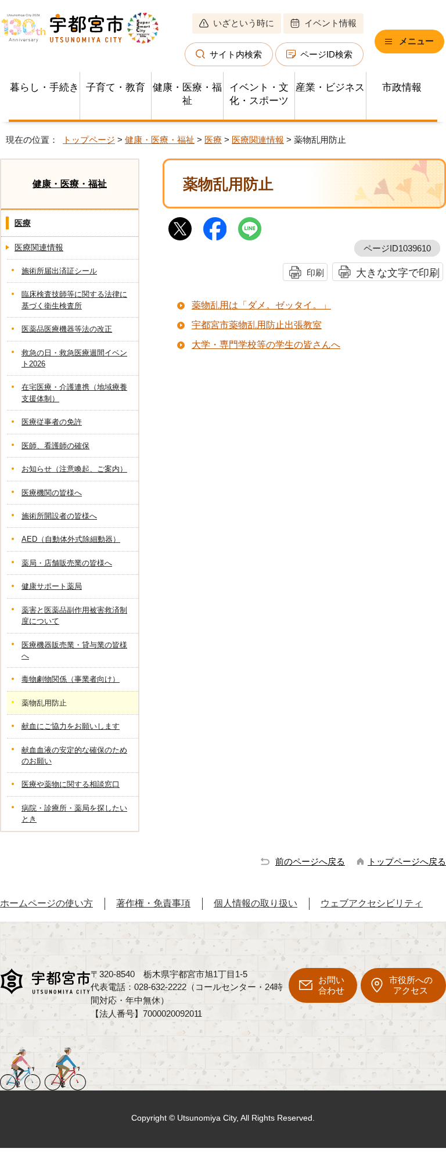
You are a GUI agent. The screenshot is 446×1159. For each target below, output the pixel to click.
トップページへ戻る (407, 861)
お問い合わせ (331, 985)
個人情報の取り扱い (255, 903)
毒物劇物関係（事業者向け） (70, 679)
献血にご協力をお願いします (70, 726)
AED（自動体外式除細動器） (70, 539)
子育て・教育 (115, 87)
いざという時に (243, 23)
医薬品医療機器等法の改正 (66, 329)
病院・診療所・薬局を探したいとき (74, 813)
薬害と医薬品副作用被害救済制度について (74, 615)
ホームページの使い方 (46, 903)
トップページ (89, 140)
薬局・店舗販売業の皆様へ (66, 563)
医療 (213, 140)
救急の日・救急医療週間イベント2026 (74, 358)
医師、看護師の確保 (55, 445)
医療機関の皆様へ (51, 492)
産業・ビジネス (330, 87)
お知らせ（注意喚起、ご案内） (74, 469)
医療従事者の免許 (51, 421)
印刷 (315, 273)
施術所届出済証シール (59, 271)
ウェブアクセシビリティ (372, 903)
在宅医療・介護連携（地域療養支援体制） (74, 392)
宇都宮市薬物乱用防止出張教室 (257, 325)
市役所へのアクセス (411, 985)
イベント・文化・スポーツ (259, 94)
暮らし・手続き (44, 87)
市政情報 (402, 87)
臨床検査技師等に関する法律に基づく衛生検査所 (74, 299)
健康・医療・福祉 (187, 94)
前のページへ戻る (310, 861)
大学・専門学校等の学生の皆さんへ (266, 345)
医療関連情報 (258, 140)
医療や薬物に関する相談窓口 (70, 784)
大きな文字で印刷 (398, 273)
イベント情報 (330, 23)
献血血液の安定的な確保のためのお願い (74, 755)
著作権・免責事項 (153, 903)
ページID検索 (326, 54)
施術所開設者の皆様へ (59, 516)
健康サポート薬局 (51, 586)
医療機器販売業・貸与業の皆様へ (74, 650)
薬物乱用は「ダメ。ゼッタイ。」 (261, 305)
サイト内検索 (236, 54)
